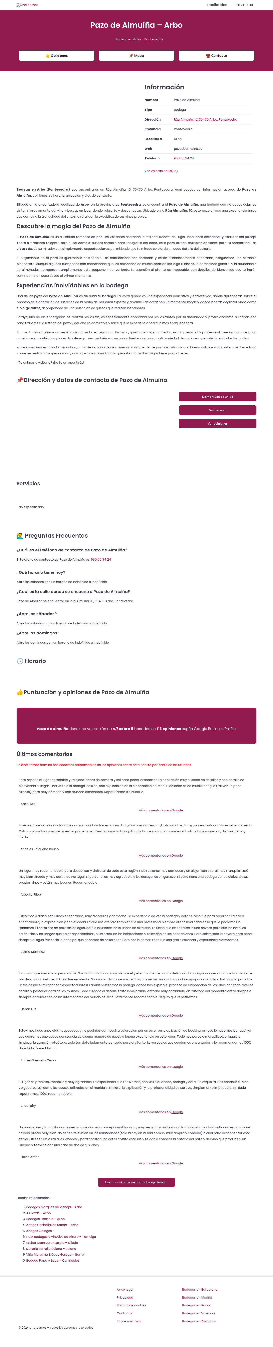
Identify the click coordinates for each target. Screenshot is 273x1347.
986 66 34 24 (101, 559)
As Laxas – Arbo (38, 1213)
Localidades (216, 4)
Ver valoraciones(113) (161, 171)
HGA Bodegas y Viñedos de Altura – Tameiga (61, 1236)
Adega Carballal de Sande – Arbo (52, 1225)
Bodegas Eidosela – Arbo (45, 1219)
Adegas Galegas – (40, 1231)
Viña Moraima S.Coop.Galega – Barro (55, 1254)
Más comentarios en (160, 810)
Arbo (137, 39)
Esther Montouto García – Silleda (52, 1242)
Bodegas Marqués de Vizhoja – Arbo (54, 1207)
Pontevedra (153, 39)
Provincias (243, 4)
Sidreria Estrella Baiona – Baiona (51, 1248)
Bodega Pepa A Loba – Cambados (53, 1260)
